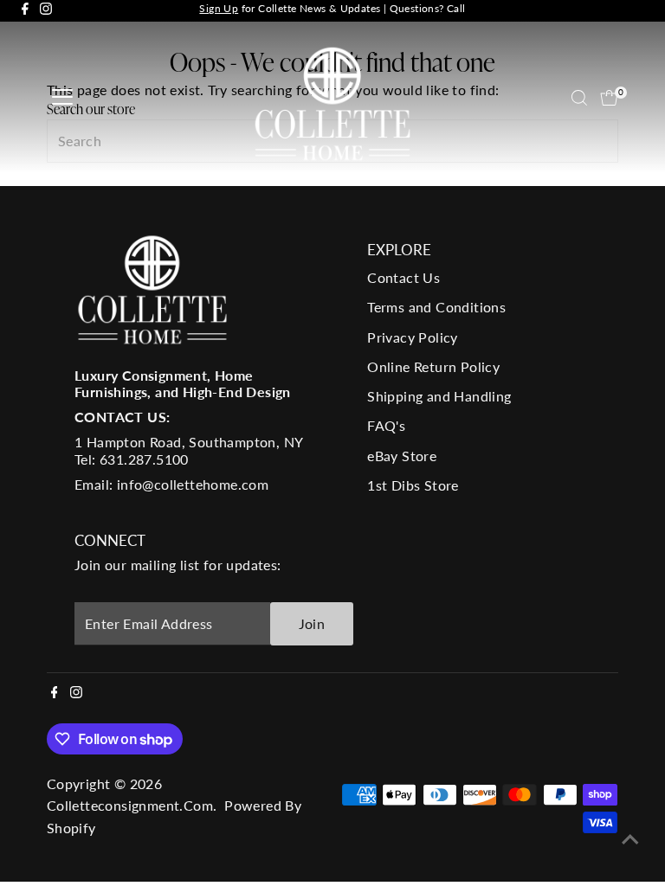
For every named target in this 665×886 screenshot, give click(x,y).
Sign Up (218, 8)
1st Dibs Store (413, 485)
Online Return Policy (433, 366)
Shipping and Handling (439, 396)
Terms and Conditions (436, 307)
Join (312, 623)
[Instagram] (46, 11)
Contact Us (403, 277)
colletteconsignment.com (130, 805)
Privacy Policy (412, 337)
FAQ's (386, 425)
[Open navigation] (62, 97)
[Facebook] (25, 11)
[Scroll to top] (630, 838)
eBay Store (401, 455)
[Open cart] (609, 98)
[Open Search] (579, 98)
